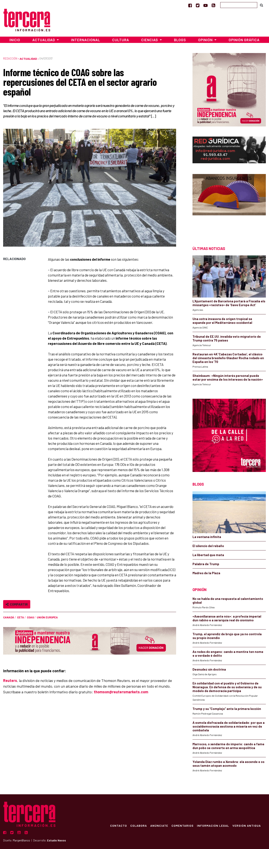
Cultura (120, 40)
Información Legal (213, 825)
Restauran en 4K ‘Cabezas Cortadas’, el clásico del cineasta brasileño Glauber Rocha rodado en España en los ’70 (228, 358)
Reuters (10, 680)
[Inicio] (26, 19)
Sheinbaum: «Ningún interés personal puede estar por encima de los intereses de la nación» (228, 377)
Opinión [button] (206, 40)
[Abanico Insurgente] (229, 203)
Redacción (10, 58)
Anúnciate (159, 825)
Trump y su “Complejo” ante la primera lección (227, 709)
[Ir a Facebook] (190, 5)
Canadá (8, 617)
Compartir (18, 604)
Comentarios (182, 825)
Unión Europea (47, 617)
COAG (30, 617)
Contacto (118, 825)
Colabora (138, 825)
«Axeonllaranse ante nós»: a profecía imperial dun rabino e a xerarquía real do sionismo (227, 618)
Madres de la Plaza (206, 573)
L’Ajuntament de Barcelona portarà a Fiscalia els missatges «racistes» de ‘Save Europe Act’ (229, 303)
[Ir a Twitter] (197, 5)
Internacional (85, 40)
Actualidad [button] (44, 40)
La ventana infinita (207, 537)
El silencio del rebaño (208, 546)
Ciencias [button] (150, 40)
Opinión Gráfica (244, 40)
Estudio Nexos (56, 840)
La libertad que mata (208, 555)
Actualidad (28, 58)
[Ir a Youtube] (205, 5)
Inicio (14, 40)
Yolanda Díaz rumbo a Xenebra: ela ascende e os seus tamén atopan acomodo (228, 763)
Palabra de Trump (206, 564)
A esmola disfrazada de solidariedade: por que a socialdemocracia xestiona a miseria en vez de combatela (229, 726)
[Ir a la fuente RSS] (213, 5)
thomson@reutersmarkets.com (121, 692)
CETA (20, 617)
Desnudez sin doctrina (209, 669)
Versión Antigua (246, 825)
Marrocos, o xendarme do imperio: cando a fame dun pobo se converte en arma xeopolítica (228, 746)
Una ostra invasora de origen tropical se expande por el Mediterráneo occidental (222, 320)
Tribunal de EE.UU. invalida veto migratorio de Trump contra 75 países (227, 338)
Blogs (180, 40)
